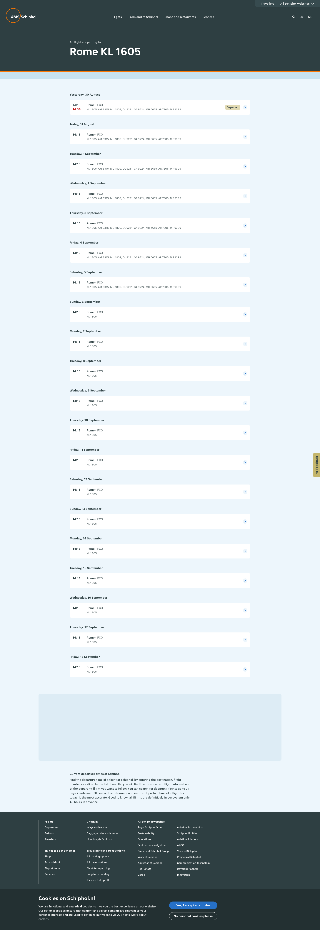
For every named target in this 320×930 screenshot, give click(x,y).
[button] (316, 465)
